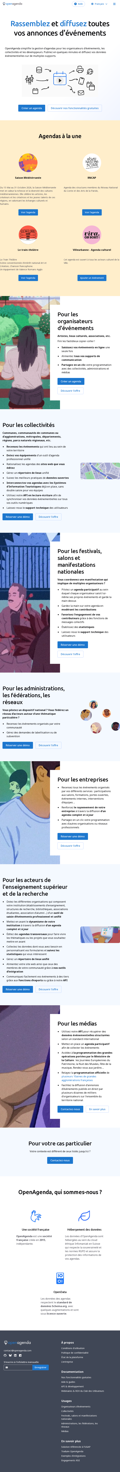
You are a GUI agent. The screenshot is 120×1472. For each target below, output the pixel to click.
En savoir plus (97, 1109)
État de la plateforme (72, 1357)
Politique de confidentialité (74, 1352)
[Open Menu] (114, 4)
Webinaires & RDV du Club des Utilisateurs (82, 1390)
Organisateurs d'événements (75, 1406)
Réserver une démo (18, 517)
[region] (60, 80)
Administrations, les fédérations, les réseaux (79, 1425)
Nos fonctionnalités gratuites (76, 1377)
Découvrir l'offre (70, 390)
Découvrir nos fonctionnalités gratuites (75, 108)
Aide (80, 3)
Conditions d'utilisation (73, 1348)
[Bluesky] (10, 1355)
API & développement (72, 1386)
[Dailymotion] (20, 1355)
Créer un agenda (32, 108)
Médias (65, 1431)
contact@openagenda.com (17, 1350)
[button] (60, 80)
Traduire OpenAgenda (72, 1451)
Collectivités (67, 1411)
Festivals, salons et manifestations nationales (79, 1417)
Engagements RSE (70, 1460)
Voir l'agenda (28, 212)
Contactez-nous (70, 1109)
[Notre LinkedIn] (15, 1355)
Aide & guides (68, 1381)
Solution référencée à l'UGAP (75, 1446)
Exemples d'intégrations (73, 1455)
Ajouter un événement (92, 277)
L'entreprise (67, 1361)
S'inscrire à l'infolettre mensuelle (21, 1362)
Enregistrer (40, 1367)
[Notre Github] (5, 1355)
